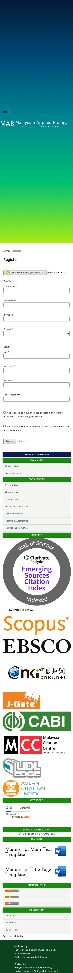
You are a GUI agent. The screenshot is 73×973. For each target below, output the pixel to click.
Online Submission (14, 514)
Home (6, 250)
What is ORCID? (56, 273)
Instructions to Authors (17, 528)
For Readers (11, 916)
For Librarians (11, 930)
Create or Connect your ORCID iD (27, 273)
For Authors (11, 923)
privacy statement (32, 417)
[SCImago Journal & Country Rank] (37, 834)
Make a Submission (37, 454)
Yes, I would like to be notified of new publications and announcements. (36, 429)
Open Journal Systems (14, 936)
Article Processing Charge (18, 507)
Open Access (11, 500)
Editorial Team (12, 485)
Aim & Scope (11, 493)
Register (10, 441)
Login (22, 441)
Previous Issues (13, 473)
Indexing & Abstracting (16, 521)
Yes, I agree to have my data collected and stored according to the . (33, 415)
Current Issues (12, 466)
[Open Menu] (5, 111)
